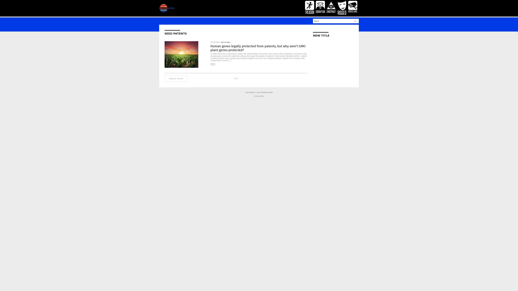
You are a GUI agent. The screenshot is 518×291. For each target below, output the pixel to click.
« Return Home (175, 78)
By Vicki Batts (225, 42)
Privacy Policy (259, 96)
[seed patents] (167, 12)
